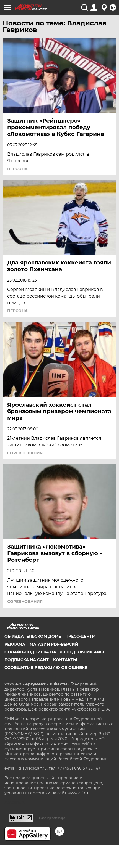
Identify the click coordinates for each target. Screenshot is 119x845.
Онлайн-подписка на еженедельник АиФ (54, 652)
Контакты (65, 659)
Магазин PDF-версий (54, 644)
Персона (17, 169)
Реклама (14, 644)
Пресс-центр (80, 636)
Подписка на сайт (26, 659)
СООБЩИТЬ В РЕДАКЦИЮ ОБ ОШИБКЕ (45, 667)
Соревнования (25, 453)
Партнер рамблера (52, 818)
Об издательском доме (32, 636)
